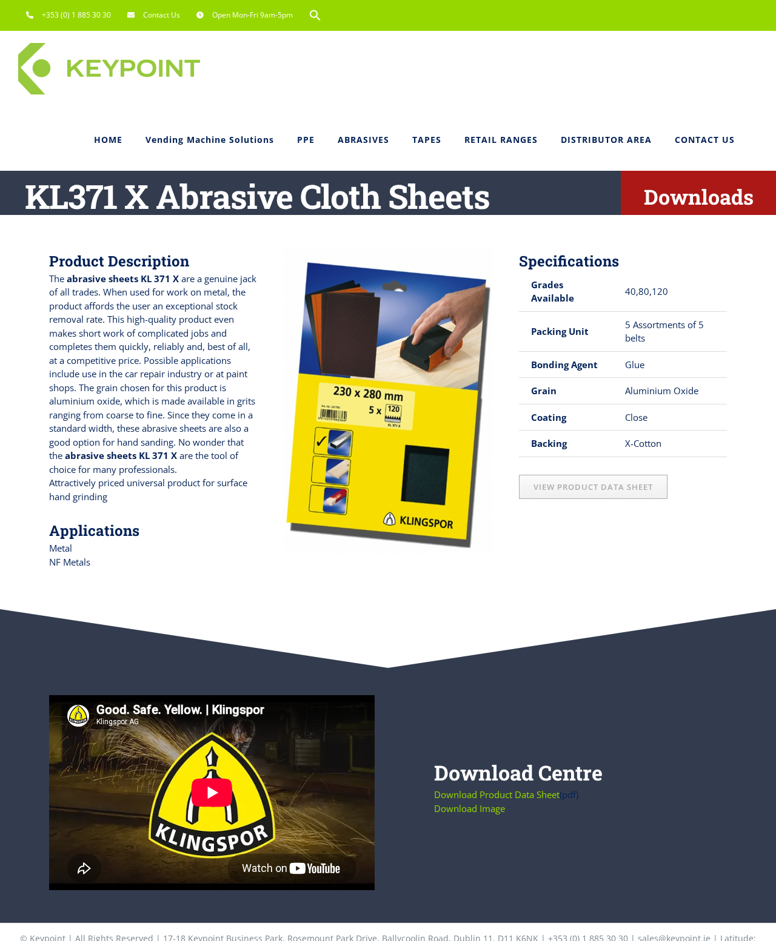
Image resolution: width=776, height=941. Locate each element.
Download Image (469, 808)
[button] (315, 15)
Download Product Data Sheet (497, 794)
